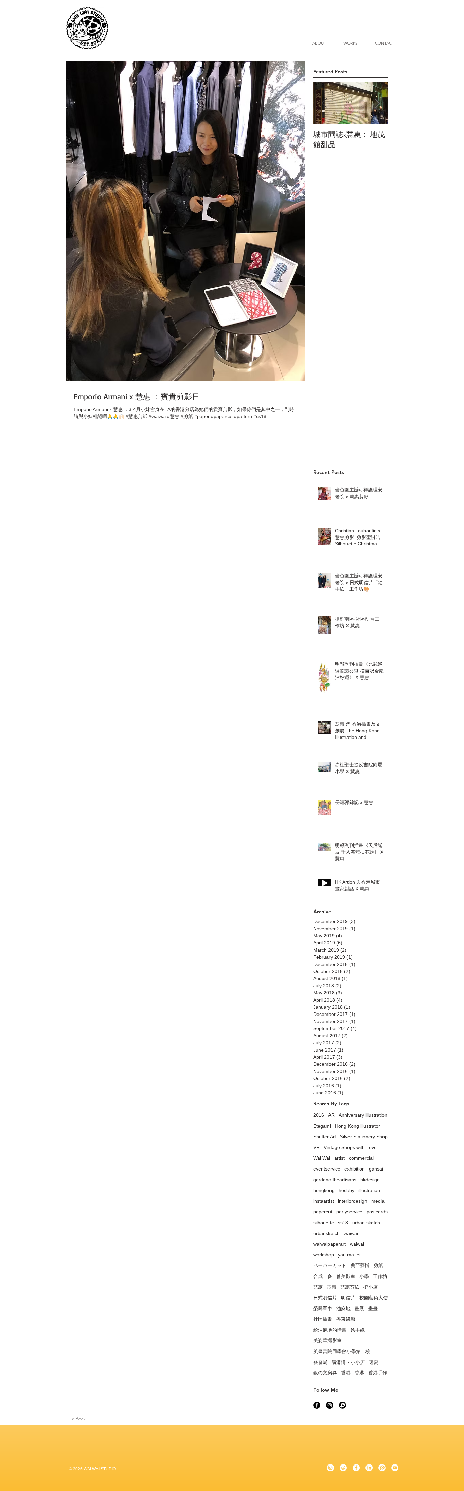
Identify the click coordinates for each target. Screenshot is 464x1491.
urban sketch (366, 1222)
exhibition (354, 1169)
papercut (322, 1211)
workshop (323, 1255)
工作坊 (380, 1276)
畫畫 (373, 1308)
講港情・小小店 (348, 1362)
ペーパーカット (329, 1265)
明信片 (348, 1297)
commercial (361, 1158)
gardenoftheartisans (334, 1179)
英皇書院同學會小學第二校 (341, 1351)
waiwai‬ (357, 1244)
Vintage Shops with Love (350, 1147)
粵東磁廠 (345, 1319)
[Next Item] (377, 103)
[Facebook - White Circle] (356, 1467)
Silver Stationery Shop (364, 1136)
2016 (318, 1115)
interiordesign (352, 1201)
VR (316, 1147)
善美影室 (345, 1276)
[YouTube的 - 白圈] (394, 1467)
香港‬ (359, 1372)
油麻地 (343, 1308)
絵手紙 (358, 1330)
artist (339, 1158)
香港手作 (377, 1372)
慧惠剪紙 (349, 1287)
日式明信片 (325, 1297)
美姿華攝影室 (327, 1340)
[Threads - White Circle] (343, 1467)
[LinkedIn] (369, 1467)
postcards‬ (377, 1211)
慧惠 (318, 1287)
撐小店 (370, 1287)
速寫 (373, 1362)
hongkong (324, 1190)
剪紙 (378, 1265)
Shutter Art (324, 1136)
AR (331, 1115)
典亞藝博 (360, 1265)
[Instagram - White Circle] (330, 1467)
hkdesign (370, 1179)
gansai (376, 1169)
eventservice (326, 1169)
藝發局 (320, 1362)
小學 (364, 1276)
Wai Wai (321, 1158)
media (378, 1201)
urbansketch (326, 1233)
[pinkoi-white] (382, 1467)
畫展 (359, 1308)
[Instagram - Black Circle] (329, 1405)
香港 (346, 1372)
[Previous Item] (324, 103)
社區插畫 (322, 1319)
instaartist (323, 1201)
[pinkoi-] (342, 1405)
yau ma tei (349, 1255)
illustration (369, 1190)
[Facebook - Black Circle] (316, 1405)
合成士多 (322, 1276)
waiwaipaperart (329, 1244)
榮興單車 (322, 1308)
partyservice (349, 1211)
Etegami (322, 1126)
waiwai (351, 1233)
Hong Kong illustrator (357, 1126)
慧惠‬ (331, 1287)
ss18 (343, 1222)
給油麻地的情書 (329, 1330)
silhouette (323, 1222)
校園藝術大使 (373, 1297)
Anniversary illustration (363, 1115)
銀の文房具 (325, 1372)
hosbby (346, 1190)
